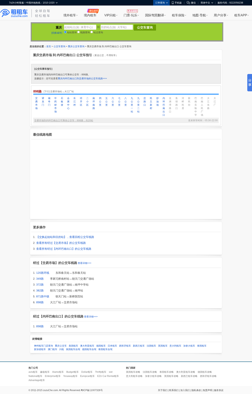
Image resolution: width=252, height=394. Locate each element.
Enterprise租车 (53, 376)
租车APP (240, 15)
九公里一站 (132, 105)
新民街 (189, 101)
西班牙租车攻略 (208, 376)
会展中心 (68, 103)
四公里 (100, 101)
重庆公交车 (61, 345)
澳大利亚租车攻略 (185, 372)
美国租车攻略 (133, 372)
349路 (40, 278)
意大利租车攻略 (134, 376)
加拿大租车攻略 (153, 376)
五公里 (106, 101)
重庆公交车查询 (76, 46)
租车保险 (178, 15)
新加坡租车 (40, 349)
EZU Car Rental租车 (108, 376)
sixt (110, 372)
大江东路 (208, 103)
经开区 (81, 101)
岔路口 (145, 101)
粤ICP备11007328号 (92, 390)
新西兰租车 (139, 345)
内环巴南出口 (164, 106)
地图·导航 (199, 15)
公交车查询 (59, 46)
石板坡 (62, 101)
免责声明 (207, 390)
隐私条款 (196, 390)
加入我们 (185, 390)
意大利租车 (175, 345)
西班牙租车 (125, 345)
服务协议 (218, 390)
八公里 (125, 101)
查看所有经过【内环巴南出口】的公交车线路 (63, 248)
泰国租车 (202, 345)
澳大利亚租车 (87, 345)
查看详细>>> (84, 263)
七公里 (119, 101)
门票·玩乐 (130, 15)
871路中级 (42, 296)
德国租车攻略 (205, 372)
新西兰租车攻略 (189, 376)
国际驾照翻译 (154, 15)
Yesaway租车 (70, 376)
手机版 (178, 2)
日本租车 (112, 345)
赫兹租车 (45, 372)
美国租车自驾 (73, 349)
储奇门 (49, 101)
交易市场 (36, 103)
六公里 (113, 101)
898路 (40, 302)
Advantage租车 (37, 380)
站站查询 (72, 32)
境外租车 (69, 15)
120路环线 (42, 272)
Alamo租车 (58, 372)
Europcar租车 (87, 376)
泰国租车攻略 (166, 372)
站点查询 (98, 32)
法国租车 (151, 345)
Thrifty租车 (100, 372)
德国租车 (101, 345)
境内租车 (90, 15)
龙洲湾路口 (170, 105)
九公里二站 (138, 105)
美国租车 (73, 345)
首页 (48, 46)
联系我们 (174, 390)
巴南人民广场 (202, 106)
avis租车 (33, 372)
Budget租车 (72, 372)
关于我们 (162, 390)
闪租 (61, 349)
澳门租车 (52, 349)
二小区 (87, 101)
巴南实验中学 (196, 106)
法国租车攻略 (150, 372)
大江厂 (215, 101)
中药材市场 (55, 105)
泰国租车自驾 (105, 349)
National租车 (35, 376)
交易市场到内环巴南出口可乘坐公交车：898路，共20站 (63, 120)
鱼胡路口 (176, 103)
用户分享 (220, 15)
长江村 (74, 101)
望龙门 (43, 101)
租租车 (14, 13)
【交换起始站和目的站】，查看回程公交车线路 (65, 237)
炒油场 (157, 101)
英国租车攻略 (171, 376)
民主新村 (151, 103)
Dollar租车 (87, 372)
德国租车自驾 (89, 349)
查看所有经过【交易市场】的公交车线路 (61, 242)
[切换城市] (56, 32)
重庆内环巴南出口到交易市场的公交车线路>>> (82, 78)
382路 (40, 290)
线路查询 (85, 32)
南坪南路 (94, 103)
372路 (40, 284)
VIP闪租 (110, 15)
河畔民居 (183, 103)
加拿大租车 (189, 345)
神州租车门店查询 (43, 345)
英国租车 (163, 345)
